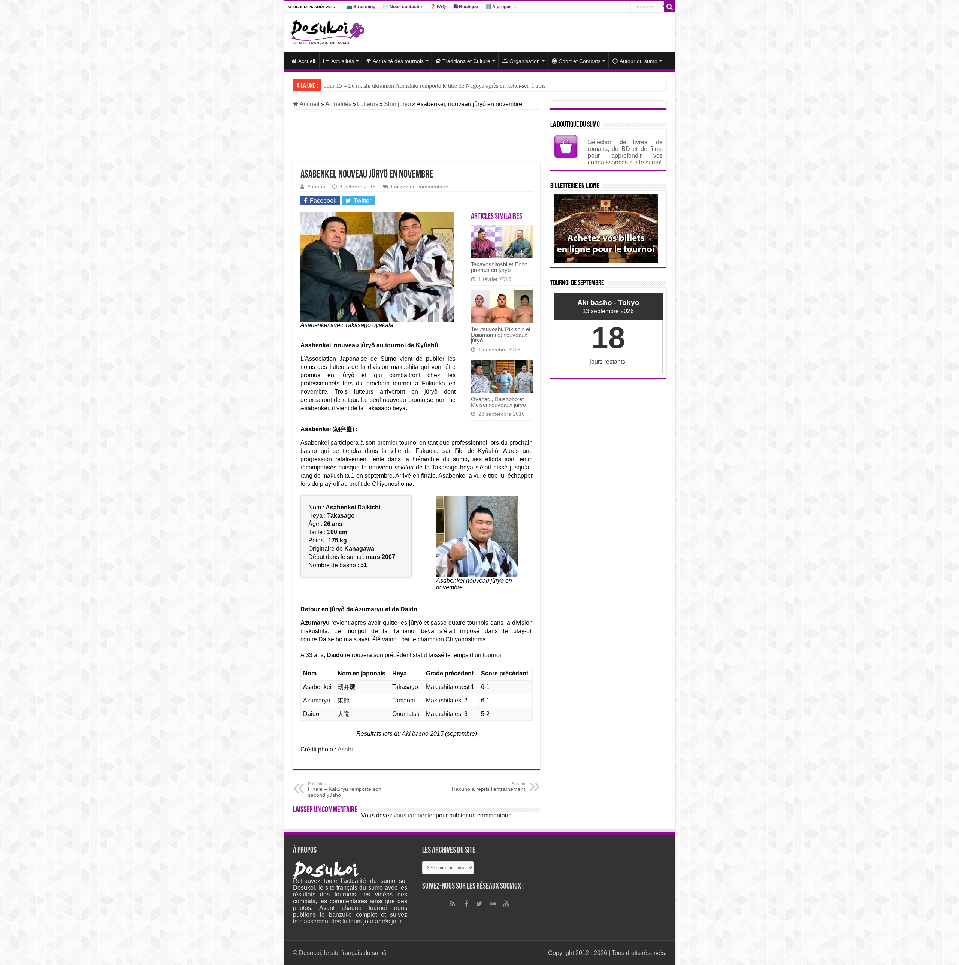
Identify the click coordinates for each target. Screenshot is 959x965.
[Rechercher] (669, 6)
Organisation (524, 61)
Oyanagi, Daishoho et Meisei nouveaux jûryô (498, 402)
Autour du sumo (638, 61)
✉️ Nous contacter (403, 6)
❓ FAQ (438, 6)
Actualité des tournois (398, 61)
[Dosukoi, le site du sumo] (327, 31)
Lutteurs (367, 104)
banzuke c (344, 914)
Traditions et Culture (466, 61)
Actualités (342, 61)
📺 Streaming (361, 6)
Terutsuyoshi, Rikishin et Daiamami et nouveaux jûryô (500, 335)
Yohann (316, 187)
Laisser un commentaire (419, 187)
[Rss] (453, 904)
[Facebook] (466, 904)
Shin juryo (397, 104)
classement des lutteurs (330, 921)
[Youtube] (506, 904)
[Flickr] (493, 904)
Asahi (345, 749)
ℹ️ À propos (498, 6)
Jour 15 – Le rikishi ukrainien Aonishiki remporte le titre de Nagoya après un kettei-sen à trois (434, 85)
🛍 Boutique (465, 6)
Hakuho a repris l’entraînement (488, 786)
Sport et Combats (579, 61)
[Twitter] (479, 904)
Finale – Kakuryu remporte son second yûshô (344, 789)
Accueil (306, 61)
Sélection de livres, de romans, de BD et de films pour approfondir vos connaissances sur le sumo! (625, 152)
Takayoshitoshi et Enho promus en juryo (499, 267)
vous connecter (414, 815)
